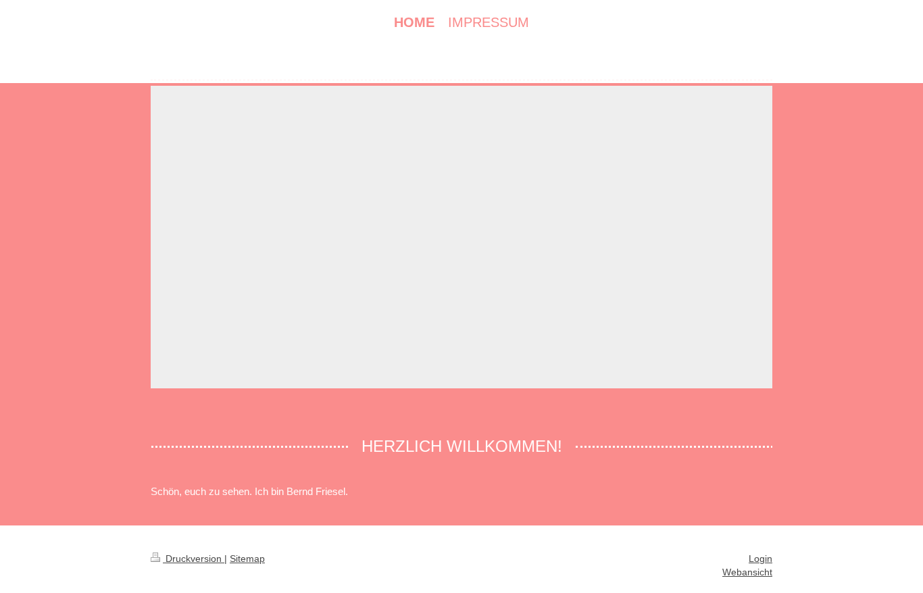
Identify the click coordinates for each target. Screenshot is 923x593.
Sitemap (247, 558)
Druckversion (193, 558)
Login (760, 558)
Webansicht (747, 572)
